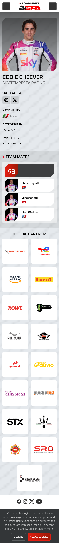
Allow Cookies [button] (39, 536)
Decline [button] (18, 536)
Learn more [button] (46, 528)
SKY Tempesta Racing (23, 83)
